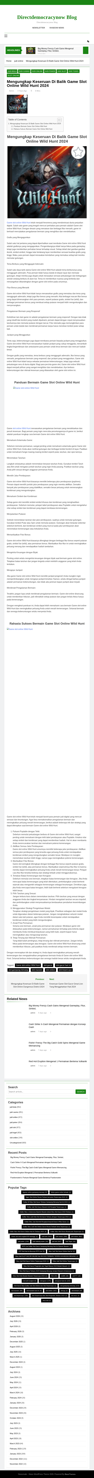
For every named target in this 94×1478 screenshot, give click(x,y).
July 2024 (14, 1372)
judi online (37, 71)
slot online (13, 75)
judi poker (50, 71)
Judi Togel (70, 1241)
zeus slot (47, 1300)
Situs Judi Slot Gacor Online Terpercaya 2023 (32, 1261)
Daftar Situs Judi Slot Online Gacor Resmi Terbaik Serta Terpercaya (46, 1227)
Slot (54, 1276)
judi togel (74, 71)
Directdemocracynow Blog (47, 17)
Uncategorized (15, 1143)
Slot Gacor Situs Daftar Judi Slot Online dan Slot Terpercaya (35, 1286)
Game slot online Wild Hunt (19, 223)
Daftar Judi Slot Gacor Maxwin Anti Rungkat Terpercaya (46, 1207)
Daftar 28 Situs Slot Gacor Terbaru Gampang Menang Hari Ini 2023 (46, 1202)
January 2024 (15, 1403)
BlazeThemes (70, 1474)
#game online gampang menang (35, 1192)
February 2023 (15, 1449)
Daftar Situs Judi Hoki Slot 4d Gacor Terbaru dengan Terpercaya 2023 (46, 1217)
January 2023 (15, 1454)
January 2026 (15, 1337)
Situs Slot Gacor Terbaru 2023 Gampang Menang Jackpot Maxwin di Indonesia (46, 1271)
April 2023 (14, 1438)
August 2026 (15, 1316)
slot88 (64, 1276)
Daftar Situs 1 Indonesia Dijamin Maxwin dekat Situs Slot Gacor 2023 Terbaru (47, 1212)
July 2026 (14, 1321)
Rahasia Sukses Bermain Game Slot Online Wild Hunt (33, 129)
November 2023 (16, 1413)
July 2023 (14, 1423)
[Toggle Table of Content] (58, 120)
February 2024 (15, 1398)
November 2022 (16, 1464)
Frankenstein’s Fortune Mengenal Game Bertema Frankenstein (35, 1178)
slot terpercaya (65, 970)
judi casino (24, 71)
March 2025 (14, 1357)
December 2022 (16, 1459)
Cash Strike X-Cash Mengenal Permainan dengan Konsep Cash (36, 1162)
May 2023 (14, 1433)
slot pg (64, 1291)
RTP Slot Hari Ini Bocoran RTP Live (32, 1251)
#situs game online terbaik (61, 1192)
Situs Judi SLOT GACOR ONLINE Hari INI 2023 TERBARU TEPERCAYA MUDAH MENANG (46, 1256)
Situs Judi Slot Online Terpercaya (65, 1261)
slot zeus (75, 1296)
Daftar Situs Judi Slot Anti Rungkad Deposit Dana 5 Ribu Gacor (47, 1222)
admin (11, 91)
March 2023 (14, 1443)
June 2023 (14, 1428)
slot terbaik (77, 1291)
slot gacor (48, 965)
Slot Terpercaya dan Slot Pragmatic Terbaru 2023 (49, 1296)
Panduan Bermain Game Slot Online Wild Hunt (30, 126)
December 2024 (16, 1362)
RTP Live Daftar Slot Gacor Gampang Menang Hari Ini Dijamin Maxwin (46, 1246)
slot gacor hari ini (63, 965)
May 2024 (14, 1382)
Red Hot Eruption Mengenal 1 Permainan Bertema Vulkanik (58, 1061)
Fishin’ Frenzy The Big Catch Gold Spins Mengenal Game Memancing (38, 1167)
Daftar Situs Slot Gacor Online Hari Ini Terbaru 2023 (28, 1232)
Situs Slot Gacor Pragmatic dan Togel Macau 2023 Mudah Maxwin (47, 1266)
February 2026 (15, 1331)
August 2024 (15, 1367)
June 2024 (14, 1377)
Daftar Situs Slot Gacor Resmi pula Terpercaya (67, 1232)
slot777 (76, 1276)
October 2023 (15, 1418)
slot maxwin (37, 970)
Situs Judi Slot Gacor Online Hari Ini (62, 1251)
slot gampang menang (18, 970)
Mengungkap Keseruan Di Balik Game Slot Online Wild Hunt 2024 (35, 124)
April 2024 (14, 1387)
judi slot (61, 71)
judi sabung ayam (40, 1241)
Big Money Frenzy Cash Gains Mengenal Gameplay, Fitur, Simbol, (56, 49)
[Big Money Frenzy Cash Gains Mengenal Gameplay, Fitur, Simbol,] (30, 51)
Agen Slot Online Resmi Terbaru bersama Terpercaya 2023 (47, 1197)
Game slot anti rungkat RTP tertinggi (24, 1236)
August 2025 (15, 1347)
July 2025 (14, 1352)
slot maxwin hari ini (34, 1291)
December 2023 (16, 1408)
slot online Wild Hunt (22, 428)
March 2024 (14, 1393)
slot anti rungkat (29, 1281)
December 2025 (16, 1342)
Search (80, 1092)
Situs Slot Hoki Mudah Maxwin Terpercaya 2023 (30, 1276)
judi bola (12, 71)
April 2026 (14, 1326)
